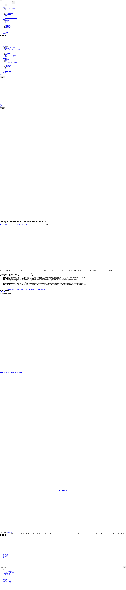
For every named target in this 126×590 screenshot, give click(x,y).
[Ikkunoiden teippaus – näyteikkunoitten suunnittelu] (29, 413)
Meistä (4, 67)
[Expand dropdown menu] (7, 46)
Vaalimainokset (8, 53)
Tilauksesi (5, 580)
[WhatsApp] (7, 291)
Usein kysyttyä (8, 69)
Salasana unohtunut (7, 582)
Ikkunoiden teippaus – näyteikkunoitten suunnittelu (11, 416)
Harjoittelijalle (5, 556)
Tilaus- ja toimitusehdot (7, 571)
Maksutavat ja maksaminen (8, 572)
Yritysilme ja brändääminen (11, 56)
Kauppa (4, 58)
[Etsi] (124, 567)
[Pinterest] (4, 291)
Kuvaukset (7, 61)
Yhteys (4, 72)
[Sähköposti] (8, 291)
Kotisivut (7, 60)
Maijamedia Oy (63, 490)
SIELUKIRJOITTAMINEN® (11, 62)
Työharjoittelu (8, 71)
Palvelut (4, 46)
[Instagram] (2, 535)
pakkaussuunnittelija (23, 289)
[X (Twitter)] (2, 291)
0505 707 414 (9, 532)
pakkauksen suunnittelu (14, 289)
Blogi (4, 557)
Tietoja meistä (5, 555)
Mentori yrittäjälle (9, 50)
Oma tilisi (5, 579)
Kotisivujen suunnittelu (10, 47)
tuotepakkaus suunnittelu (42, 289)
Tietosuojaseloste (6, 573)
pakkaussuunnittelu (32, 289)
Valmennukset (8, 65)
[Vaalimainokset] (59, 485)
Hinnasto (7, 68)
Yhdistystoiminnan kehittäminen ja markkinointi (15, 55)
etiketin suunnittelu (4, 289)
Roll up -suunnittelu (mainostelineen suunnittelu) (11, 372)
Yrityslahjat (7, 64)
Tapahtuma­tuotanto (9, 52)
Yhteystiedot (5, 554)
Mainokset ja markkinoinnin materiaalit (13, 49)
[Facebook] (1, 291)
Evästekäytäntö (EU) (7, 574)
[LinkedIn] (5, 291)
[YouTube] (4, 535)
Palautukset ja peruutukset (8, 581)
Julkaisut (7, 59)
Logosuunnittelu (8, 48)
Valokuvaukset (8, 54)
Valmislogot (7, 66)
